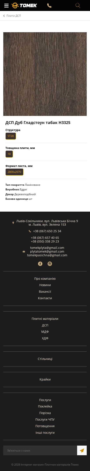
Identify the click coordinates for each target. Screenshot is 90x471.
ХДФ (45, 338)
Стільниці (45, 359)
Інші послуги (45, 432)
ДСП (45, 325)
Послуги (45, 400)
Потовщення (45, 426)
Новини (45, 285)
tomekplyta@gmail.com (47, 248)
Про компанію (45, 278)
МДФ (45, 331)
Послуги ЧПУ (45, 419)
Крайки (45, 379)
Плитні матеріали (45, 319)
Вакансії (45, 291)
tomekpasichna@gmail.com (47, 255)
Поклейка (45, 406)
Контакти (45, 298)
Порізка (45, 413)
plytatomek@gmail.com (47, 251)
